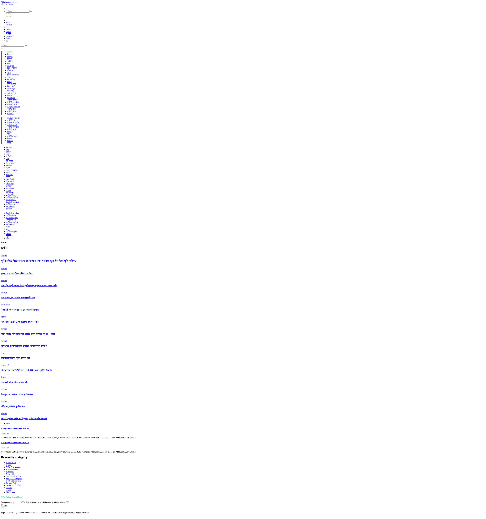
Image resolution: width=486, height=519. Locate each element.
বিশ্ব (7, 27)
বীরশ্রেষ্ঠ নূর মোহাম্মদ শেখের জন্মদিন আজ (17, 394)
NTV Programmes (13, 467)
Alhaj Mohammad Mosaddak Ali (15, 428)
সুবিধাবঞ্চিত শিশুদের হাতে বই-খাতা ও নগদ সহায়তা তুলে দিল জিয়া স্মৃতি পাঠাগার (38, 261)
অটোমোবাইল (11, 93)
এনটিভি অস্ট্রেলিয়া (13, 122)
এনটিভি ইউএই (12, 104)
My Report (10, 492)
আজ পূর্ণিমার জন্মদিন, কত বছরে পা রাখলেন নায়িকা (20, 321)
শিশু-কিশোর (11, 98)
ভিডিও (8, 38)
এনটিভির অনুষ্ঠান (12, 136)
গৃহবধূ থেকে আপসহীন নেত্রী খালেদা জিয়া (17, 273)
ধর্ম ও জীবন (11, 79)
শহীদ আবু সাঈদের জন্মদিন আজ (13, 406)
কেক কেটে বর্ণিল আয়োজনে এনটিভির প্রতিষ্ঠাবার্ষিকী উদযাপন (24, 346)
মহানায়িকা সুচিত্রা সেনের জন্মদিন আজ (15, 358)
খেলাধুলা (8, 29)
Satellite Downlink (13, 476)
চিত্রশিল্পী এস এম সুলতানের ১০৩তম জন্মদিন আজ (20, 309)
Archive (9, 490)
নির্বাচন (9, 82)
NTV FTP (10, 474)
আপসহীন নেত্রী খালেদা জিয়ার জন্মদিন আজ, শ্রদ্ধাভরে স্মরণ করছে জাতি (29, 285)
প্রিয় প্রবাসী (11, 86)
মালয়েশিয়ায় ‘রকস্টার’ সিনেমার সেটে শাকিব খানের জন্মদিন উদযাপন (26, 370)
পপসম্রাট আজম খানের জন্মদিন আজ (14, 382)
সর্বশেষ (8, 22)
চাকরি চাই (10, 91)
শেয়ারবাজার (9, 36)
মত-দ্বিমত (10, 66)
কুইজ (9, 143)
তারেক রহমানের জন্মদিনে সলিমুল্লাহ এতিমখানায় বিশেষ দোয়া (24, 418)
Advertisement (12, 469)
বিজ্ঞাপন (9, 138)
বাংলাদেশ (9, 25)
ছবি (7, 41)
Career (8, 465)
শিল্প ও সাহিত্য (12, 68)
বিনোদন (8, 32)
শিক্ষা (9, 63)
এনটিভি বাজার (11, 109)
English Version (13, 107)
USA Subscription (13, 481)
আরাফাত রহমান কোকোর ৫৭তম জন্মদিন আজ (18, 297)
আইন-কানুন (11, 88)
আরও (8, 423)
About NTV (11, 463)
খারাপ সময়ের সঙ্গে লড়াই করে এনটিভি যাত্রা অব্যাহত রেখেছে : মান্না (28, 334)
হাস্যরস (9, 95)
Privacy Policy (12, 483)
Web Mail (10, 472)
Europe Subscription (14, 478)
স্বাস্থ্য (9, 72)
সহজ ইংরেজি (11, 84)
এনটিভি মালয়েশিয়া (13, 102)
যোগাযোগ (10, 113)
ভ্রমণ (9, 77)
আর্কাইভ (10, 141)
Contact (9, 488)
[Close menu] (2, 48)
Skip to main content (9, 2)
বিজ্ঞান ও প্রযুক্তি (13, 75)
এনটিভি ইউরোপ (12, 100)
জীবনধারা (10, 70)
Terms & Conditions (14, 485)
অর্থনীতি (8, 34)
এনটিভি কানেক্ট (11, 111)
